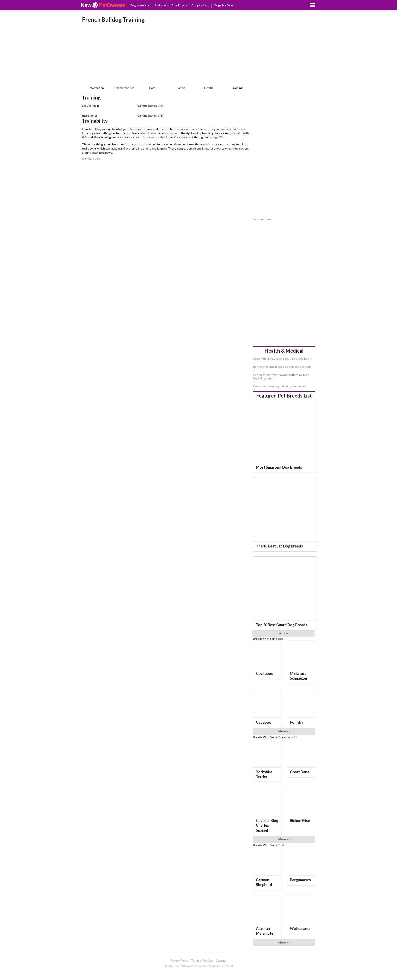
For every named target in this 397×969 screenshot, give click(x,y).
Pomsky (296, 722)
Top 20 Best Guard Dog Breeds (281, 625)
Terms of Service (202, 960)
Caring (180, 88)
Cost (152, 88)
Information (96, 88)
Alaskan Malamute (264, 930)
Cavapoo (263, 722)
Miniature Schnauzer (298, 675)
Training (237, 88)
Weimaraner (300, 928)
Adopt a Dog (200, 5)
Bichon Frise (300, 820)
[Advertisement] (166, 55)
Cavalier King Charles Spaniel (267, 825)
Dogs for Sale (223, 5)
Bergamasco (300, 880)
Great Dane (299, 772)
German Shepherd (264, 882)
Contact (221, 960)
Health (208, 88)
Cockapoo (264, 673)
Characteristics (124, 88)
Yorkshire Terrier (264, 774)
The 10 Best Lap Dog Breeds (279, 546)
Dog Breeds (138, 5)
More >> (283, 633)
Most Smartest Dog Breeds (279, 467)
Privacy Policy (179, 960)
